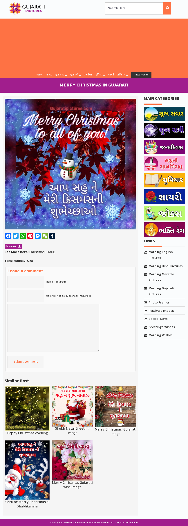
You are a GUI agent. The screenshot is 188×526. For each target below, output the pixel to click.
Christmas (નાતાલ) (42, 252)
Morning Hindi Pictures (166, 266)
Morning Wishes (161, 335)
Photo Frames (141, 75)
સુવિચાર (98, 75)
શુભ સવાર (59, 75)
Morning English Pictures (161, 255)
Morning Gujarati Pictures (161, 291)
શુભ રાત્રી (74, 75)
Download (11, 246)
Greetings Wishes (162, 327)
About (49, 75)
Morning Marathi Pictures (161, 277)
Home (40, 75)
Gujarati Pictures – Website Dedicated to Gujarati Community (106, 522)
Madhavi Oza (23, 261)
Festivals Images (161, 311)
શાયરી (111, 75)
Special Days (158, 319)
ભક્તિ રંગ (121, 75)
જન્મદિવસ (88, 75)
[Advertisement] (94, 44)
